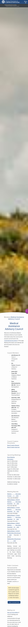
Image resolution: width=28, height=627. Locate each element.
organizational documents (10, 340)
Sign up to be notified (12, 612)
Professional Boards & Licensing (10, 5)
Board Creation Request (13, 445)
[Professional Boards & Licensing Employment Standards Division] (10, 1)
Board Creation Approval (13, 447)
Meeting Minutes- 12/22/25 (13, 531)
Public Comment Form (14, 602)
